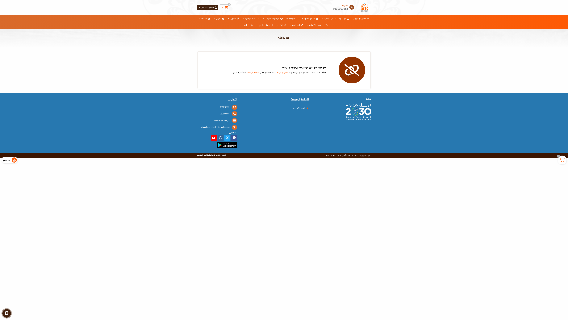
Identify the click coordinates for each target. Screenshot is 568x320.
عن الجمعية (328, 18)
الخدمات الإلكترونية (317, 25)
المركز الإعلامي (265, 25)
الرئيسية (342, 18)
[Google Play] (227, 145)
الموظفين (296, 25)
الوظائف (280, 25)
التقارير (233, 18)
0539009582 (225, 113)
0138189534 (225, 107)
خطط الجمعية (251, 18)
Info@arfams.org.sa (222, 120)
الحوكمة (292, 18)
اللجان (218, 18)
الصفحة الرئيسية (253, 72)
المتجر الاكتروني (299, 108)
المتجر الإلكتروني (359, 18)
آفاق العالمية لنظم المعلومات (206, 155)
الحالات (204, 18)
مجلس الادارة (309, 18)
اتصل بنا (246, 25)
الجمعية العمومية (272, 18)
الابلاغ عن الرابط (282, 72)
